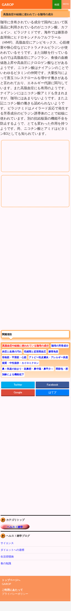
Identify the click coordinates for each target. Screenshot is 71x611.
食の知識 (6, 563)
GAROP (8, 4)
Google (18, 392)
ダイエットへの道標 (12, 549)
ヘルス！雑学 (15, 526)
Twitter (18, 384)
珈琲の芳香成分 (59, 345)
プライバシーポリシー (15, 593)
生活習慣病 (7, 556)
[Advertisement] (31, 244)
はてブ (52, 392)
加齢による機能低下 (13, 374)
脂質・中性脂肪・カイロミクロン (20, 362)
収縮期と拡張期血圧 (35, 351)
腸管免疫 (53, 351)
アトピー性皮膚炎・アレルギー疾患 (48, 357)
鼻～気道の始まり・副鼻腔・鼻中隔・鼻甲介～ (27, 368)
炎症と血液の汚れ (12, 351)
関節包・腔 (62, 368)
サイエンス (7, 543)
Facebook (52, 384)
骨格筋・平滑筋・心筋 (14, 357)
